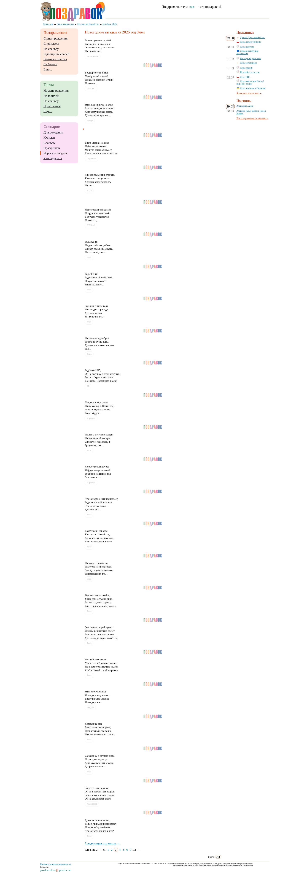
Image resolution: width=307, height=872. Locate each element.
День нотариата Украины (252, 88)
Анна (250, 106)
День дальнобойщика (250, 42)
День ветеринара (248, 63)
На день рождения (56, 90)
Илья (248, 111)
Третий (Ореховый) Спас (252, 37)
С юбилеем (51, 43)
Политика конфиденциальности (55, 864)
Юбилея (49, 137)
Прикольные (52, 106)
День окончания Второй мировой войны (250, 82)
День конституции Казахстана (247, 52)
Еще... (48, 69)
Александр (241, 106)
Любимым (50, 64)
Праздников (52, 148)
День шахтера (247, 47)
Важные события (55, 59)
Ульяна (239, 113)
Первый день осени (249, 72)
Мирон (255, 111)
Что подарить (53, 158)
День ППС (245, 77)
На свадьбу (51, 49)
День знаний (246, 68)
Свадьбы (49, 143)
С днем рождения (56, 38)
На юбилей (51, 96)
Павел (263, 111)
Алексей (240, 111)
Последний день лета (250, 58)
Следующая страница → (102, 843)
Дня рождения (53, 132)
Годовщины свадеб (56, 54)
